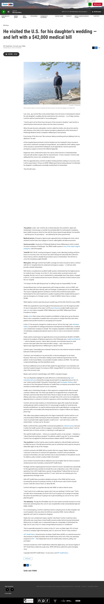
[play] (3, 12)
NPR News (24, 17)
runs (28, 310)
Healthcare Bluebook (73, 339)
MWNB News (16, 17)
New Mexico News (5, 17)
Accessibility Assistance (93, 586)
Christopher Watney (66, 382)
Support (96, 16)
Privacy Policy (77, 586)
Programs (33, 16)
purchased (55, 308)
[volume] (8, 12)
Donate (98, 4)
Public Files (84, 586)
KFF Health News (62, 553)
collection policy (68, 426)
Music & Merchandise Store (82, 17)
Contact (69, 16)
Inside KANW (59, 16)
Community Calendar (44, 17)
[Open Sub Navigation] (31, 18)
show (31, 316)
